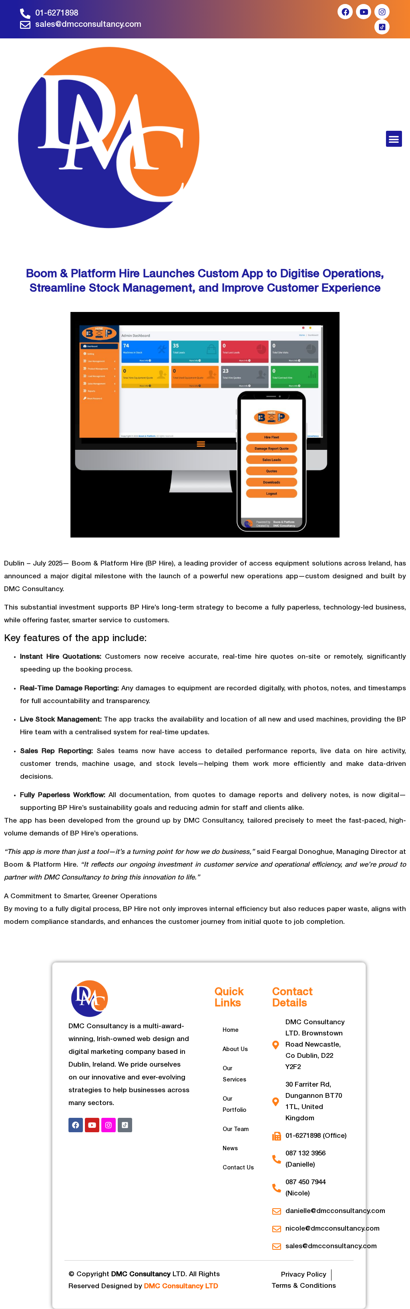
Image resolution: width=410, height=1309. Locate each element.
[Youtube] (363, 11)
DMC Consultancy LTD (181, 1286)
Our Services (234, 1074)
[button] (394, 139)
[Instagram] (382, 11)
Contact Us (238, 1168)
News (230, 1148)
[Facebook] (345, 11)
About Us (235, 1049)
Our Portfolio (234, 1105)
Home (231, 1030)
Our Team (236, 1129)
